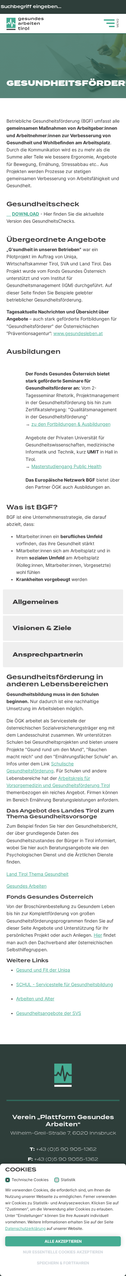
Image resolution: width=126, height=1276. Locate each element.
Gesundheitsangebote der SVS (48, 1013)
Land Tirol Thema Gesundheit (37, 874)
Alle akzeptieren (63, 1241)
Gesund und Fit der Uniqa (43, 970)
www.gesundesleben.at (78, 333)
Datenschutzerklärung (25, 1228)
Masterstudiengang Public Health (66, 466)
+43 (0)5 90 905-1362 (66, 1149)
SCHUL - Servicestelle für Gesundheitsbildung (64, 984)
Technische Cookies (30, 1180)
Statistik (68, 1180)
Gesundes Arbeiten (26, 886)
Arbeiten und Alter (35, 998)
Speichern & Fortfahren (63, 1263)
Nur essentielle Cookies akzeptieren (63, 1252)
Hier (98, 935)
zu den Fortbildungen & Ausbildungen (70, 424)
